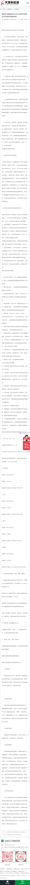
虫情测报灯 (9, 869)
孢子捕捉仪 (14, 871)
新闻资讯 (9, 9)
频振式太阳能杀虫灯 (7, 30)
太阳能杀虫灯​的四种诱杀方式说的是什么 (16, 832)
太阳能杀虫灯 (16, 869)
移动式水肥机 (24, 869)
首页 (4, 9)
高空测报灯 (7, 871)
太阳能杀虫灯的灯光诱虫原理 (14, 834)
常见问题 (16, 9)
